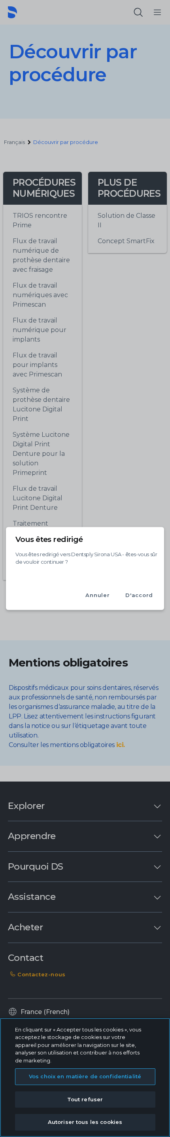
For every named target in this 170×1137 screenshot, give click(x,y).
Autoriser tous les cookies (85, 1122)
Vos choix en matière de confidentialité (85, 1076)
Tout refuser (85, 1099)
